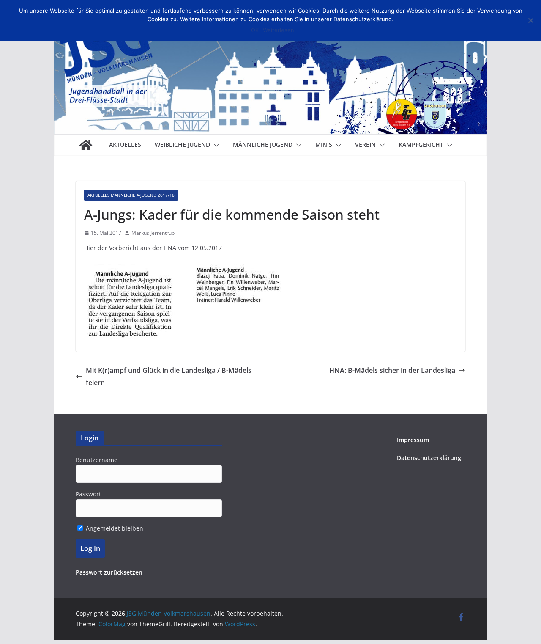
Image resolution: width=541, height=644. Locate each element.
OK (255, 30)
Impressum (413, 440)
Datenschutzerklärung (429, 458)
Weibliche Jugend (182, 144)
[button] (214, 145)
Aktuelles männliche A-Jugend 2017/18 (131, 195)
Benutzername (96, 460)
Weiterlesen (278, 30)
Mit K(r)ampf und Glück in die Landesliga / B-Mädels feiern (168, 376)
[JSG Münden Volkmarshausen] (86, 145)
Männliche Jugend (262, 144)
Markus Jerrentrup (153, 233)
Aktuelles (125, 144)
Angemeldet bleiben (113, 528)
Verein (365, 144)
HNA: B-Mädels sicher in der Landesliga (392, 370)
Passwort (88, 494)
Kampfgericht (421, 144)
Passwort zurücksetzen (109, 572)
